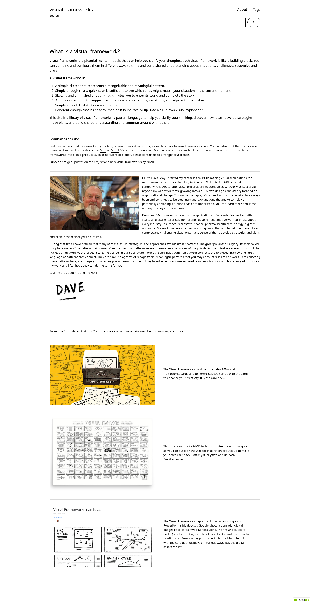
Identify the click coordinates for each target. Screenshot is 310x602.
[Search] (253, 22)
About (242, 9)
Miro (103, 150)
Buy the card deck (212, 378)
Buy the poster (173, 459)
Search (54, 16)
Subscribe (56, 162)
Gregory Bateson (238, 244)
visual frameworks (71, 9)
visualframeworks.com (193, 146)
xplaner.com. (175, 208)
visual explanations (234, 178)
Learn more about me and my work (74, 273)
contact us (149, 155)
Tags (256, 9)
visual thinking (216, 228)
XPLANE (161, 187)
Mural (115, 150)
